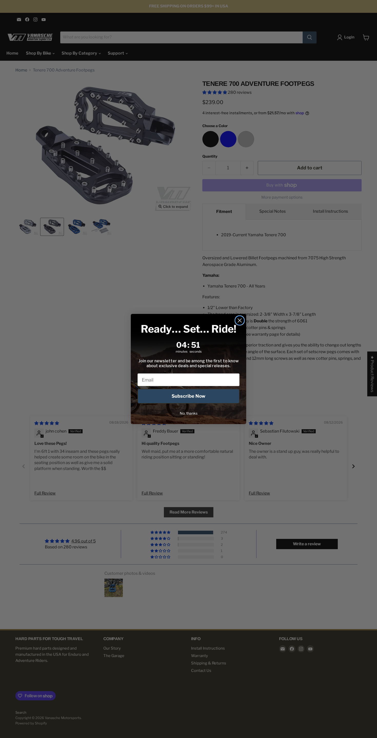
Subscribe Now (188, 396)
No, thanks (188, 413)
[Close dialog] (239, 320)
